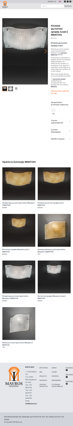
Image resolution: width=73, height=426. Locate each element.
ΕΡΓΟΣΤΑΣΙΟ (43, 368)
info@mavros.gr (31, 403)
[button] (45, 51)
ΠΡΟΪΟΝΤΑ (55, 376)
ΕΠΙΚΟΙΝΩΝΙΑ (56, 380)
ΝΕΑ (40, 372)
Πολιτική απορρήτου (43, 385)
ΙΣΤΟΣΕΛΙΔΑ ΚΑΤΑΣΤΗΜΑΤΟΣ (57, 385)
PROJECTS (43, 376)
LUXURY (54, 372)
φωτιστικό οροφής (59, 79)
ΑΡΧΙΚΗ (54, 368)
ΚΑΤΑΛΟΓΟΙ (43, 380)
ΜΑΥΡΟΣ (54, 86)
